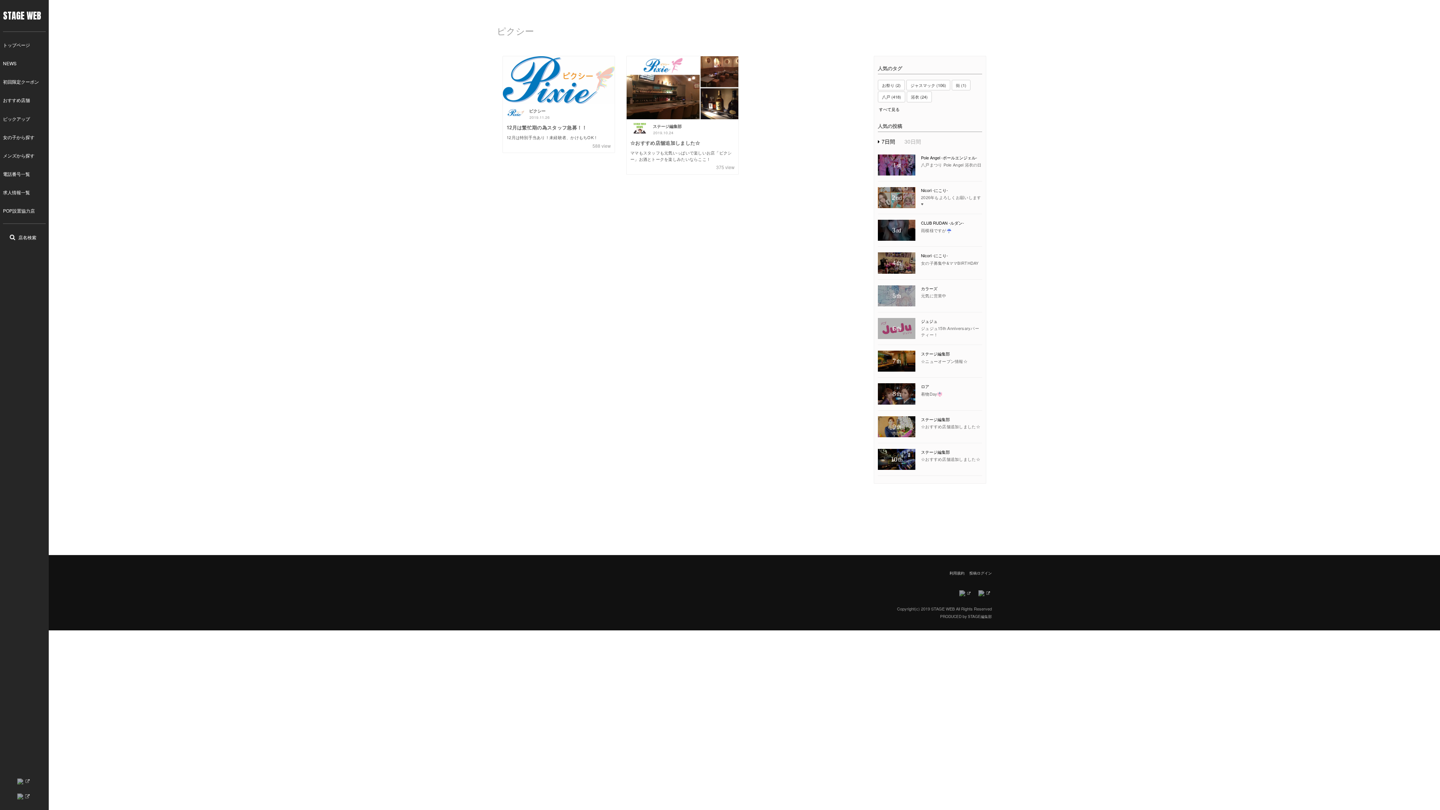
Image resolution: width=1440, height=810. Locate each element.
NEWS (9, 63)
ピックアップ (16, 119)
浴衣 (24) (919, 97)
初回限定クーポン (21, 81)
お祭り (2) (891, 85)
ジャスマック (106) (928, 85)
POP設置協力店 (19, 210)
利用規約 (957, 573)
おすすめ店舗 (16, 100)
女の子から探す (18, 137)
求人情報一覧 (16, 192)
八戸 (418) (891, 97)
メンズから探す (18, 155)
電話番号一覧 (16, 174)
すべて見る (889, 109)
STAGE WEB (22, 15)
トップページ (16, 45)
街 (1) (961, 85)
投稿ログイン (980, 573)
